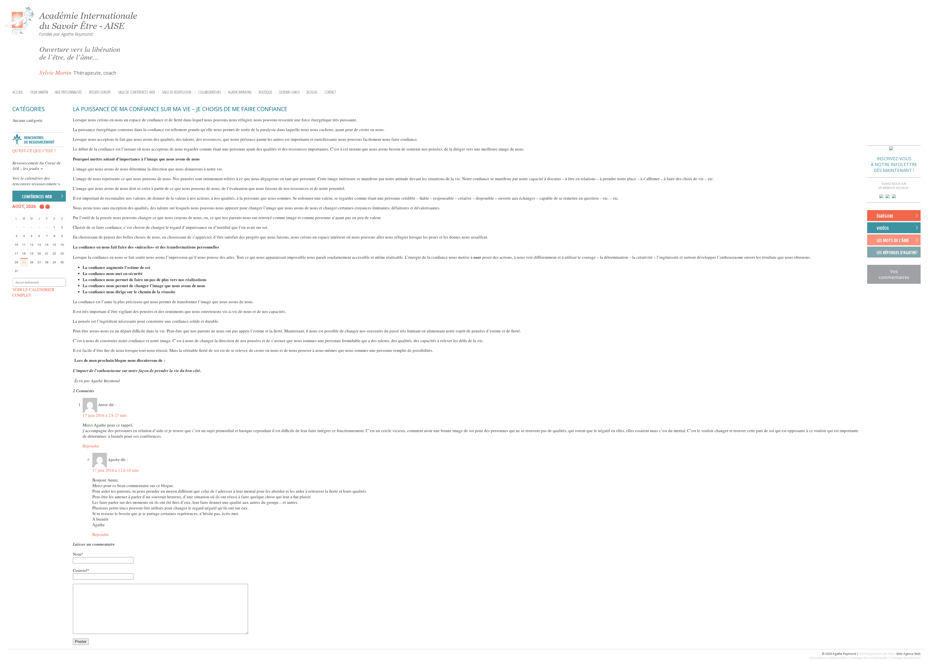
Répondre (91, 446)
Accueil (18, 92)
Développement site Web (876, 654)
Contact (330, 92)
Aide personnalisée (68, 92)
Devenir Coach (289, 92)
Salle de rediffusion (176, 92)
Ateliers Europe (100, 92)
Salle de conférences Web (136, 92)
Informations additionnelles (828, 658)
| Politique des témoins (904, 658)
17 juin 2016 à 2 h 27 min (105, 415)
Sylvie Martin (39, 92)
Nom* (78, 554)
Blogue (312, 92)
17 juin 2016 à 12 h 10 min (115, 470)
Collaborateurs (209, 92)
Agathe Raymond (240, 92)
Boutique (265, 92)
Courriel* (81, 570)
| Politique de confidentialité (868, 658)
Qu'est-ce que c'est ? (34, 150)
